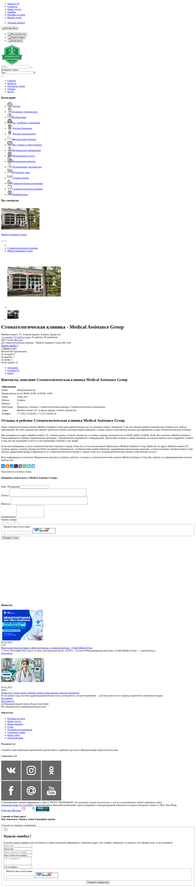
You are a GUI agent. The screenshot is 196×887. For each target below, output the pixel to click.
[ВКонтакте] (3, 466)
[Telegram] (33, 466)
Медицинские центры (23, 161)
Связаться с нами (16, 732)
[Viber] (20, 466)
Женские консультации (24, 139)
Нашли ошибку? (9, 345)
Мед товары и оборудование (27, 145)
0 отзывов (7, 337)
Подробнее (7, 653)
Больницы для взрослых (25, 111)
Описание (12, 367)
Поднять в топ (9, 348)
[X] (16, 466)
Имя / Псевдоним (10, 486)
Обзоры (11, 89)
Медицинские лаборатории (26, 150)
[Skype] (29, 466)
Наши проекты (15, 724)
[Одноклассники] (7, 466)
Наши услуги (14, 721)
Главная (11, 80)
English (21, 37)
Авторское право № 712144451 (17, 805)
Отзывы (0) (13, 370)
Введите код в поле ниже (17, 526)
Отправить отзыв (10, 538)
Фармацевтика (20, 194)
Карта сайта (13, 735)
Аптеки (16, 106)
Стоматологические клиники (27, 189)
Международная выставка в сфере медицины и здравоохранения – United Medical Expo (46, 648)
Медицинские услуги (23, 156)
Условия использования (19, 729)
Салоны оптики (20, 178)
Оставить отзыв (22, 337)
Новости (11, 83)
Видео (10, 91)
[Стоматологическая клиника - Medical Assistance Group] (34, 307)
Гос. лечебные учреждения (26, 122)
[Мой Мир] (11, 466)
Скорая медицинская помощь (27, 183)
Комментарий (8, 517)
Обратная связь (15, 738)
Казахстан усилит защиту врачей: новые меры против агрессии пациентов (40, 693)
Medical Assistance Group (14, 234)
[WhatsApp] (24, 466)
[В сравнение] (2, 240)
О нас (10, 727)
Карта (10, 373)
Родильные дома (21, 172)
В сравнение (51, 337)
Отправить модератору (98, 882)
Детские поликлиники (24, 133)
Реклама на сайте (16, 718)
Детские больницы (22, 128)
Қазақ (19, 41)
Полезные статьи (16, 86)
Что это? (18, 340)
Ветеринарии (19, 117)
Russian (22, 34)
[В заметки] (5, 240)
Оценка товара (9, 519)
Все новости (7, 701)
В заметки (37, 337)
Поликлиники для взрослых (27, 167)
